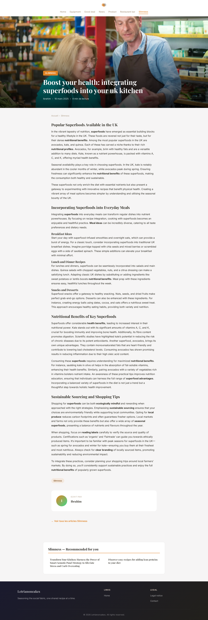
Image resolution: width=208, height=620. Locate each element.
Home (63, 11)
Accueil (54, 115)
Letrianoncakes (29, 591)
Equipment (75, 11)
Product (112, 11)
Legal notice (156, 595)
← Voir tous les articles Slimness (69, 521)
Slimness (143, 11)
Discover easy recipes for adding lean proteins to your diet (133, 561)
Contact (154, 601)
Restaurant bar (127, 11)
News (102, 11)
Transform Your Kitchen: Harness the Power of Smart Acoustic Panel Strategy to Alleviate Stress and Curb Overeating (74, 563)
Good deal (89, 11)
